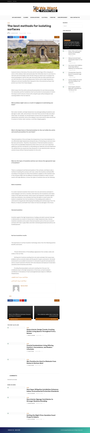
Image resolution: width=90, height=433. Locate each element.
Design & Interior (34, 17)
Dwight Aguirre (31, 335)
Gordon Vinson (31, 403)
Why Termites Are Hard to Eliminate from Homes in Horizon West (41, 362)
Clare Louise (31, 351)
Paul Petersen (31, 393)
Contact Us (9, 1)
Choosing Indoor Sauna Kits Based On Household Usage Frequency (74, 74)
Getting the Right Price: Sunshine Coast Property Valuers (41, 416)
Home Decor (67, 40)
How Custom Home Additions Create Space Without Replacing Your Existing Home (75, 67)
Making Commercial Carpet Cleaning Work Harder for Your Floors (75, 60)
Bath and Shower (16, 17)
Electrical (45, 17)
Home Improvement (62, 17)
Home (28, 327)
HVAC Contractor (75, 17)
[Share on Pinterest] (23, 37)
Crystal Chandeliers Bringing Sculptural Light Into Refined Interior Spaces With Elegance (72, 43)
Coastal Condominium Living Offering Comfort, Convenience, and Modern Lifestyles (40, 347)
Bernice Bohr (15, 33)
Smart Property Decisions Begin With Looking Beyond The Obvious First (74, 88)
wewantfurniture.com (69, 430)
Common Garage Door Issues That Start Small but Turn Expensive (75, 81)
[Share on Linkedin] (25, 37)
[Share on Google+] (20, 37)
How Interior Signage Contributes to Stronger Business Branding (40, 400)
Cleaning (25, 17)
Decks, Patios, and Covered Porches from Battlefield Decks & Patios (74, 52)
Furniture (52, 17)
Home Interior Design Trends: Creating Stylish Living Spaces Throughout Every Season (41, 331)
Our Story (15, 1)
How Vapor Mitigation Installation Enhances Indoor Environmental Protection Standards (43, 390)
